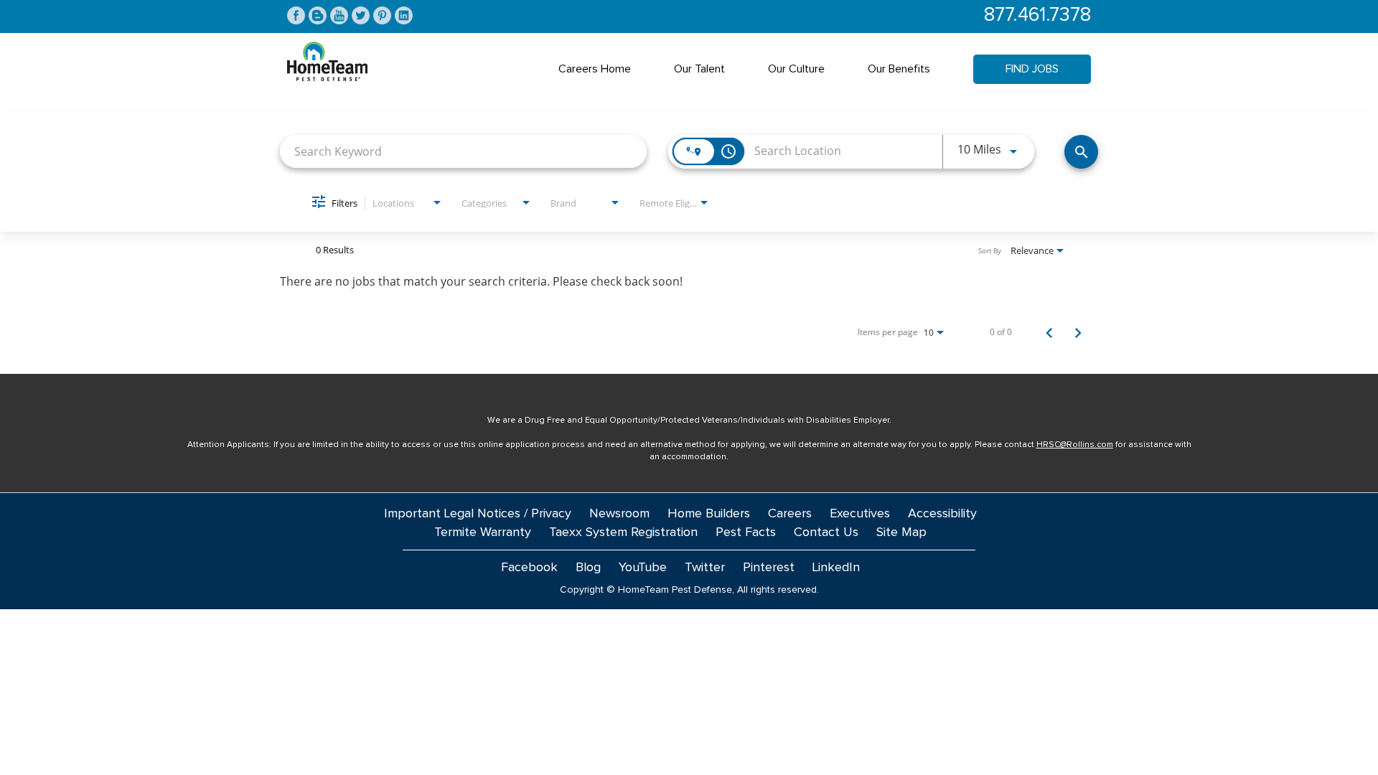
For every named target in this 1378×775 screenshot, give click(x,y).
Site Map (901, 532)
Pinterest (769, 567)
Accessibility (942, 513)
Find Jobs (1032, 69)
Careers (790, 513)
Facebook (529, 567)
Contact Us (826, 532)
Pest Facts (746, 532)
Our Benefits (899, 69)
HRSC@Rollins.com (1074, 445)
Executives (860, 513)
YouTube (643, 567)
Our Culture (796, 69)
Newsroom (619, 513)
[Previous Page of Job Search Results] (1049, 332)
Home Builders (708, 513)
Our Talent (699, 69)
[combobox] (463, 151)
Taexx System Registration (623, 532)
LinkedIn (836, 567)
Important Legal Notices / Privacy (477, 513)
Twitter (705, 567)
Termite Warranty (482, 532)
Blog (588, 567)
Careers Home (594, 69)
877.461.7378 (1037, 15)
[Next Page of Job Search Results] (1078, 332)
